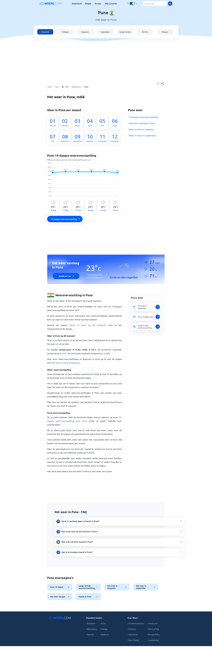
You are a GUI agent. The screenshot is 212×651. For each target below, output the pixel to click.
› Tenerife (90, 634)
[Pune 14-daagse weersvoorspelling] (84, 181)
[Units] (132, 3)
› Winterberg (91, 629)
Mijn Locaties (111, 3)
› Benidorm (90, 623)
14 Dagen (65, 32)
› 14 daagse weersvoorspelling (143, 117)
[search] (170, 3)
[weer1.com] (51, 3)
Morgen (165, 32)
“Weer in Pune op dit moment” (87, 325)
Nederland (77, 3)
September (105, 32)
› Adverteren (132, 634)
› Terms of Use (153, 629)
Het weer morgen (57, 596)
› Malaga (103, 629)
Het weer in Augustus (112, 587)
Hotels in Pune (85, 596)
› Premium (131, 629)
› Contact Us (152, 623)
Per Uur (145, 32)
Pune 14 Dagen (56, 587)
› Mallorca (104, 634)
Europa (98, 3)
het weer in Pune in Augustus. (66, 362)
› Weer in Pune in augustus (141, 129)
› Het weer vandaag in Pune (141, 123)
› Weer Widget (133, 640)
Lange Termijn (125, 32)
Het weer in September (141, 587)
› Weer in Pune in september (142, 135)
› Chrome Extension (135, 623)
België (88, 3)
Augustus (85, 32)
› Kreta (103, 623)
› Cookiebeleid (153, 640)
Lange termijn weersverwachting (87, 587)
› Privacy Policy (153, 634)
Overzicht (45, 32)
